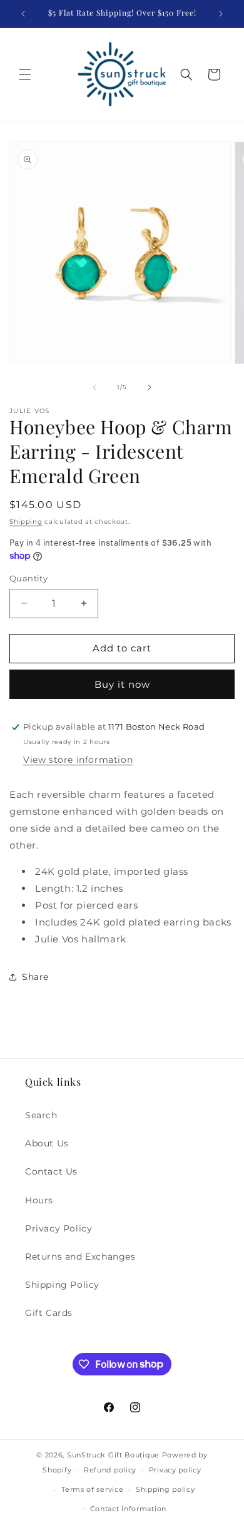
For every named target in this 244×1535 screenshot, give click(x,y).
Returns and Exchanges (80, 1256)
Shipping (26, 522)
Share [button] (35, 976)
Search (41, 1115)
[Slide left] (94, 387)
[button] (25, 74)
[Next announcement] (221, 14)
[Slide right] (149, 387)
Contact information (128, 1508)
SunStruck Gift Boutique (113, 1455)
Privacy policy (175, 1470)
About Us (47, 1143)
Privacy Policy (58, 1228)
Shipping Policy (62, 1284)
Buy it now (122, 684)
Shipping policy (165, 1489)
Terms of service (92, 1489)
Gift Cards (49, 1312)
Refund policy (110, 1470)
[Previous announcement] (23, 14)
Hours (39, 1200)
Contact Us (51, 1171)
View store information (78, 759)
